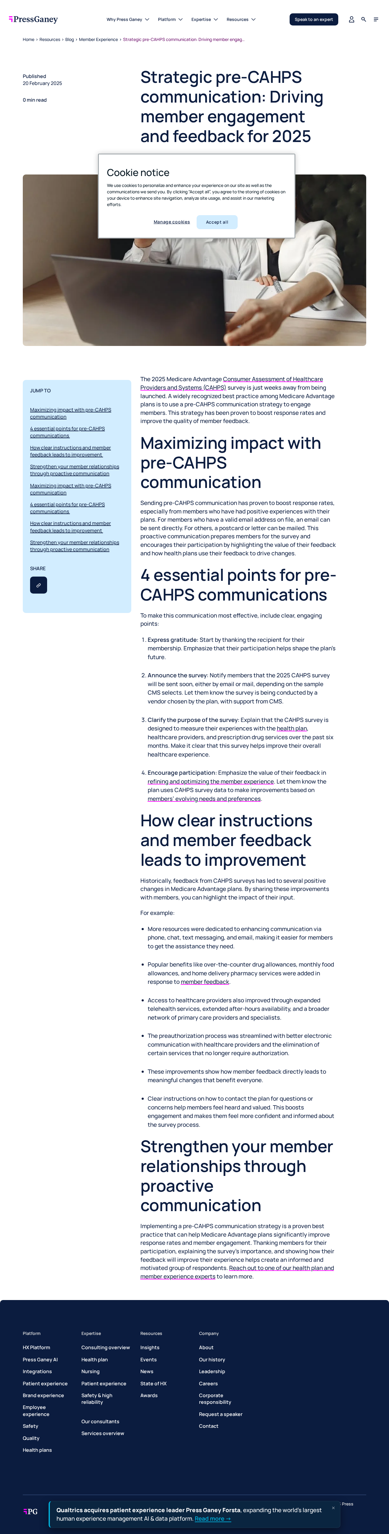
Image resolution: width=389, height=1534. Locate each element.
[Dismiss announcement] (333, 1508)
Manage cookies (172, 222)
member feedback (205, 982)
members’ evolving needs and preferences (204, 799)
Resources (50, 39)
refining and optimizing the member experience (211, 781)
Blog (69, 39)
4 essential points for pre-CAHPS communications (67, 432)
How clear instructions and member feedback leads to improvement (70, 451)
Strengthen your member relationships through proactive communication (74, 470)
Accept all (217, 222)
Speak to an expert (314, 19)
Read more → (213, 1518)
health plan (292, 728)
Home (28, 39)
